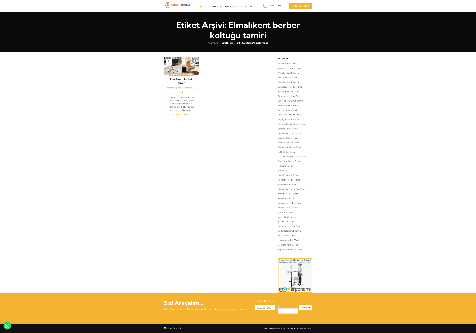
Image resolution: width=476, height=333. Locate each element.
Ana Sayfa (213, 43)
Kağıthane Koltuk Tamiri (289, 180)
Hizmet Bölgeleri (285, 166)
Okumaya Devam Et (181, 114)
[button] (7, 326)
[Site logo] (177, 6)
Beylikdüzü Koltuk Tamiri (289, 114)
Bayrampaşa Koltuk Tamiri (290, 101)
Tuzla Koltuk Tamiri (287, 235)
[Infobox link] (273, 6)
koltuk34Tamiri (185, 87)
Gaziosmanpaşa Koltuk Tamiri (292, 156)
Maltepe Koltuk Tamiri (288, 193)
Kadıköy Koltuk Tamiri (288, 175)
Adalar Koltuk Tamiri (287, 63)
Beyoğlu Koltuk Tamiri (288, 119)
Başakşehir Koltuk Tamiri (289, 96)
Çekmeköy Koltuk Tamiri (289, 133)
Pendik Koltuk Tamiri (287, 198)
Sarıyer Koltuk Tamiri (288, 207)
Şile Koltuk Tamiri (286, 212)
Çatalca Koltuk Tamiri (288, 128)
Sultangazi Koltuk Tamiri (289, 231)
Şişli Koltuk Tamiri (286, 221)
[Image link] (172, 328)
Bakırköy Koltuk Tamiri (288, 91)
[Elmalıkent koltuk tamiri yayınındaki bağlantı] (181, 66)
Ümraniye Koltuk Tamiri (181, 74)
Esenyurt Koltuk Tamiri (288, 142)
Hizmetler (282, 170)
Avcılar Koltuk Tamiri (287, 77)
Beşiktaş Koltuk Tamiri (288, 105)
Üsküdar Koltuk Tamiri (288, 245)
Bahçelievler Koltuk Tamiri (290, 87)
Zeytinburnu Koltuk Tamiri (290, 249)
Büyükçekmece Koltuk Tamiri (291, 124)
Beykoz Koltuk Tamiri (288, 110)
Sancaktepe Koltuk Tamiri (290, 203)
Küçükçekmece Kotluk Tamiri (291, 189)
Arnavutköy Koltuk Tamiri (290, 68)
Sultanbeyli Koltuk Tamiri (289, 226)
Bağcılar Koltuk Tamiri (288, 82)
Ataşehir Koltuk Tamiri (288, 73)
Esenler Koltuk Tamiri (288, 138)
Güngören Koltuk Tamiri (289, 161)
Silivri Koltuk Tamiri (287, 217)
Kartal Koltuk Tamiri (287, 184)
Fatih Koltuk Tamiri (286, 152)
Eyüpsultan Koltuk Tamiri (289, 147)
